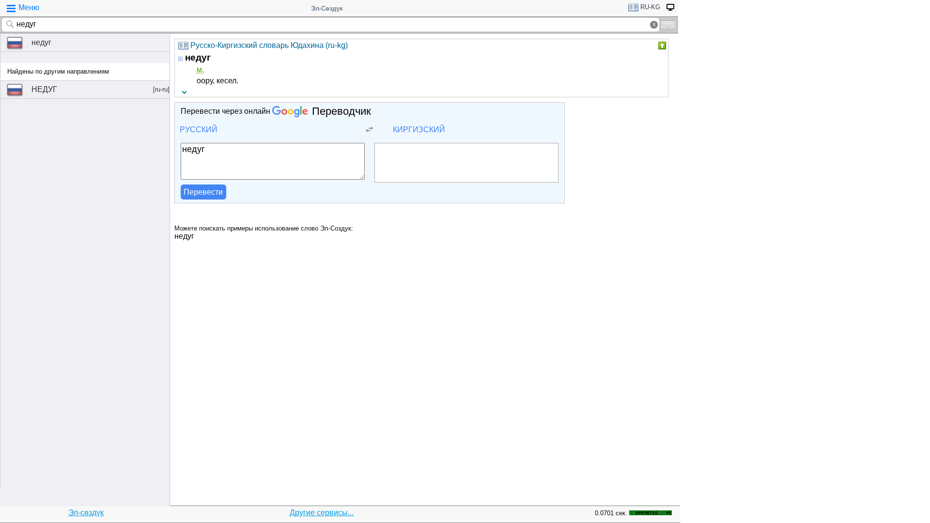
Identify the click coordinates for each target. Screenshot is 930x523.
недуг (41, 42)
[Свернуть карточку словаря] (661, 45)
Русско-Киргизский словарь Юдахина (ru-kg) (269, 45)
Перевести (203, 192)
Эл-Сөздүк (327, 8)
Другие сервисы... (322, 512)
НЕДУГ (100, 89)
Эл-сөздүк (86, 512)
